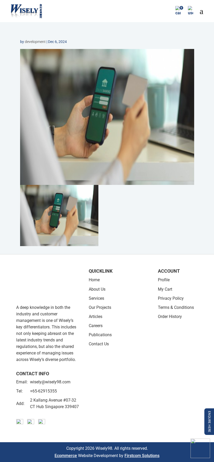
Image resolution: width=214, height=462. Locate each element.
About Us (97, 289)
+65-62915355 (43, 391)
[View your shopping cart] (178, 11)
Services (96, 298)
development (35, 42)
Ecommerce (66, 455)
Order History (170, 316)
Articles (95, 316)
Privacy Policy (171, 298)
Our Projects (100, 307)
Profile (164, 279)
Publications (100, 334)
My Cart (165, 289)
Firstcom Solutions (141, 455)
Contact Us (99, 343)
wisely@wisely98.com (50, 382)
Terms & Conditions (176, 307)
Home (94, 279)
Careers (96, 325)
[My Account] (190, 11)
